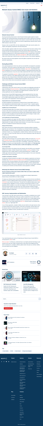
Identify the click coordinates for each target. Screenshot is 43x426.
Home (3, 7)
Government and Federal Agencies (22, 368)
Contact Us (37, 3)
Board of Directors (22, 399)
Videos (38, 372)
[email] (36, 254)
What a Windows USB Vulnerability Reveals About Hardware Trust (18, 327)
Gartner (3, 202)
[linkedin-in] (8, 362)
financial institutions (15, 89)
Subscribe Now (7, 308)
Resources (39, 358)
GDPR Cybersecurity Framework (22, 385)
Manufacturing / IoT (22, 373)
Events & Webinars (39, 374)
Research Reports (39, 376)
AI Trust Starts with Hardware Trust (13, 332)
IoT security (37, 138)
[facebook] (26, 254)
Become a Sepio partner (30, 366)
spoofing (29, 150)
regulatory (16, 74)
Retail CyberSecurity (23, 375)
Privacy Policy (22, 412)
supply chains (28, 68)
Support (27, 3)
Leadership (21, 397)
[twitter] (30, 254)
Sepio (11, 239)
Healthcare (12, 399)
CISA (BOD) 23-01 (22, 377)
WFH (13, 68)
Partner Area (30, 368)
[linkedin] (33, 254)
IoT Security (13, 397)
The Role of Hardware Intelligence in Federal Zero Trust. (17, 337)
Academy (38, 370)
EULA (20, 419)
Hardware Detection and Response (22, 388)
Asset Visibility (13, 395)
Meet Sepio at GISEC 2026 (12, 322)
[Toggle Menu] (41, 5)
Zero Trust (23, 201)
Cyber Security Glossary (22, 414)
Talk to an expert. (5, 241)
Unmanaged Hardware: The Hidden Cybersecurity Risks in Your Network (19, 342)
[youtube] (6, 362)
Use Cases (38, 368)
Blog (6, 7)
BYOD (3, 70)
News (20, 403)
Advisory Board (22, 401)
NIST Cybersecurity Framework (22, 383)
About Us (21, 395)
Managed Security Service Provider (22, 371)
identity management (22, 54)
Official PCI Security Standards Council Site (17, 159)
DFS (29, 51)
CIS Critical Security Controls (22, 380)
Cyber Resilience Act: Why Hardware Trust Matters (16, 317)
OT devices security (8, 140)
